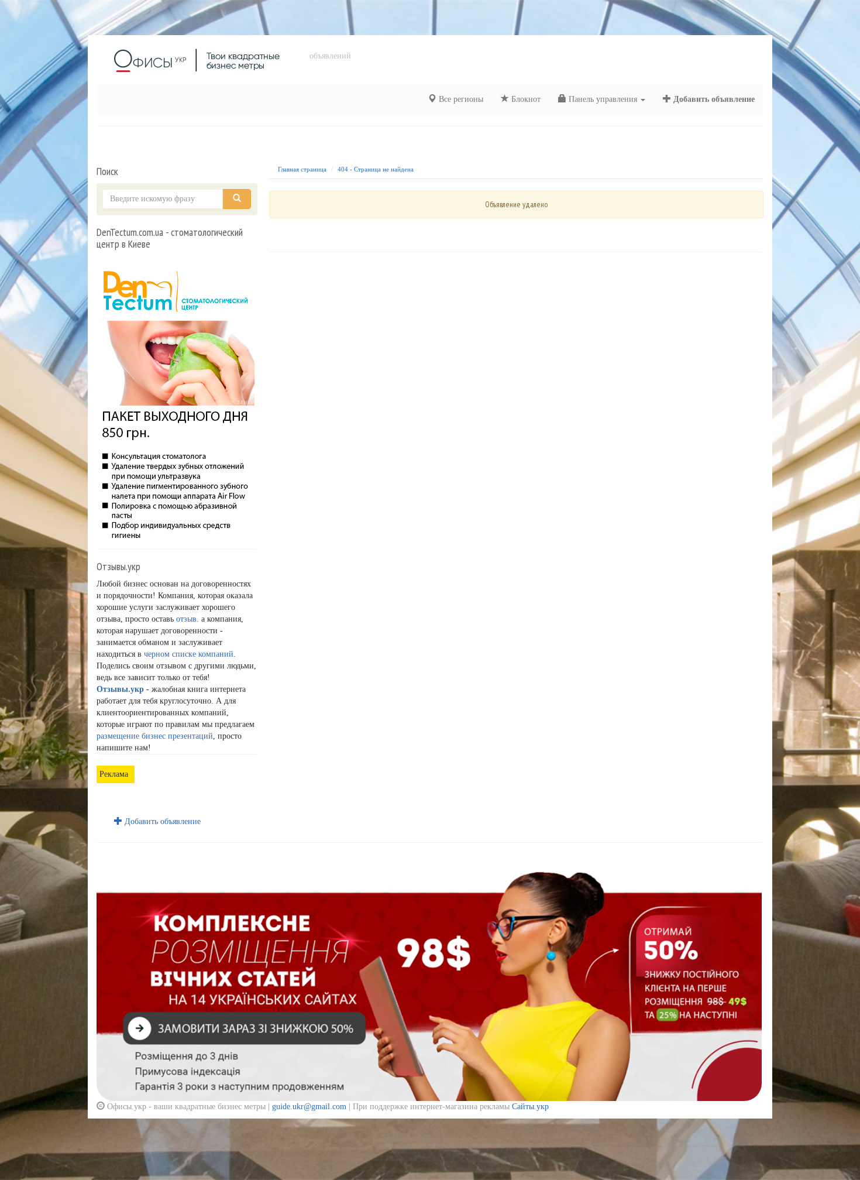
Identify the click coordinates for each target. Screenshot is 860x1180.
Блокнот (525, 99)
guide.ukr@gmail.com (309, 1106)
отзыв (186, 619)
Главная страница (302, 169)
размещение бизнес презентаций (155, 736)
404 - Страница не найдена (376, 169)
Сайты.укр (530, 1106)
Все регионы (459, 99)
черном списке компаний (188, 654)
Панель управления (602, 99)
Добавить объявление (713, 99)
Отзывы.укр (120, 689)
